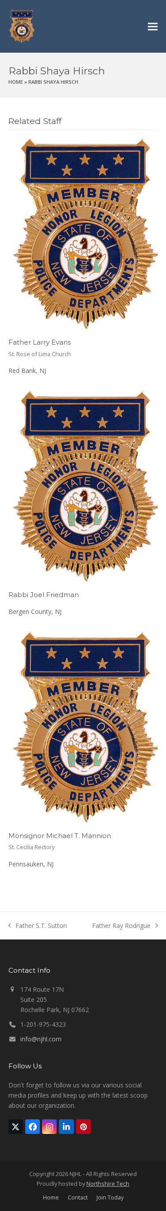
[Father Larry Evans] (83, 233)
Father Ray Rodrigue (121, 926)
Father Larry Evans (39, 342)
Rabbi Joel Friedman (43, 594)
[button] (153, 26)
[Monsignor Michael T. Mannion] (83, 726)
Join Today (110, 1197)
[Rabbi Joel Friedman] (83, 485)
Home (15, 81)
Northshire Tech (107, 1184)
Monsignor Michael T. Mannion (59, 835)
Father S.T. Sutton (37, 926)
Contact (78, 1197)
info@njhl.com (41, 1039)
